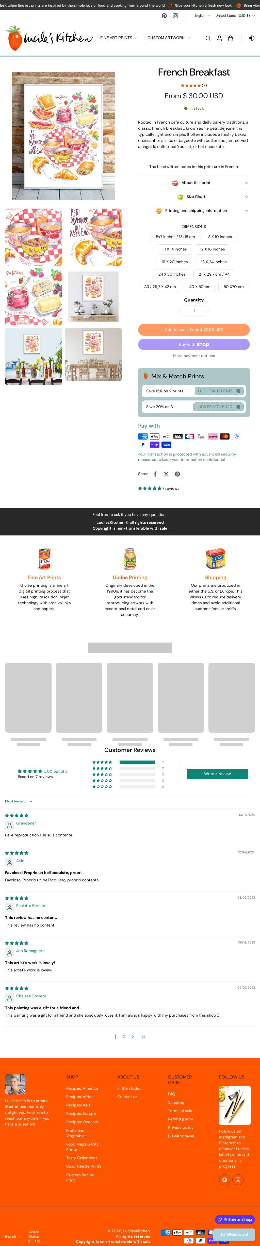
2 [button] (124, 1036)
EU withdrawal (181, 1136)
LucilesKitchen (136, 1231)
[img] (16, 815)
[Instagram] (175, 15)
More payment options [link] (194, 356)
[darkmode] (248, 38)
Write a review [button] (217, 774)
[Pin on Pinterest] (177, 474)
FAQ (171, 1094)
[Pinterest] (164, 15)
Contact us (127, 1096)
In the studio (128, 1088)
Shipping (176, 1102)
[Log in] (219, 38)
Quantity (194, 300)
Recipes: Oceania (82, 1121)
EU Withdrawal (234, 1234)
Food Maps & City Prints (82, 1147)
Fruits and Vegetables (76, 1133)
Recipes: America (82, 1088)
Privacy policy (181, 1127)
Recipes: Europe (81, 1113)
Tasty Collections (82, 1157)
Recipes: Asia (78, 1105)
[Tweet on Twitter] (166, 474)
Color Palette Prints (83, 1166)
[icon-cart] (230, 38)
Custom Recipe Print (80, 1177)
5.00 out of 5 (56, 771)
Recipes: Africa (79, 1096)
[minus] (184, 311)
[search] (208, 38)
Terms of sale (180, 1110)
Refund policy (180, 1119)
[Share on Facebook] (155, 474)
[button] (194, 330)
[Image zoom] (63, 136)
